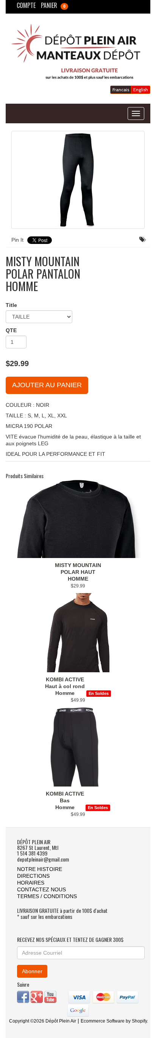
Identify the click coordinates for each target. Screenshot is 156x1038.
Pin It (17, 240)
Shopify (139, 1021)
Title (11, 305)
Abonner (32, 971)
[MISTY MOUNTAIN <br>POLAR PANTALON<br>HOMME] (78, 180)
